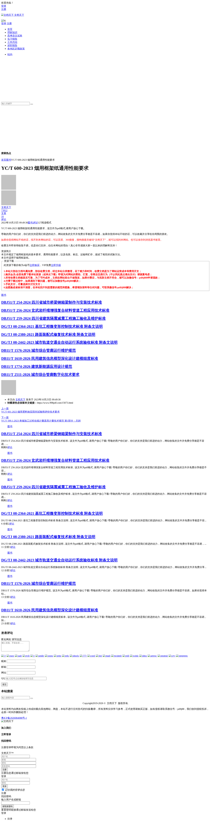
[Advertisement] (100, 77)
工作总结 (12, 42)
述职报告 (12, 45)
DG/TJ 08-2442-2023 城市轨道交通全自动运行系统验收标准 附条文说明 (59, 342)
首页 (9, 29)
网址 (3, 672)
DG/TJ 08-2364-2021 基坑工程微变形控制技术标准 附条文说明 (52, 326)
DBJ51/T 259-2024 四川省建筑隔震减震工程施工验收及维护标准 (53, 318)
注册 (3, 9)
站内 (9, 54)
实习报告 (12, 39)
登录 (3, 6)
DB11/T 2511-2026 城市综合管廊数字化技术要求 (40, 375)
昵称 (3, 661)
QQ (3, 678)
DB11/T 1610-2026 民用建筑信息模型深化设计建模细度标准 (49, 358)
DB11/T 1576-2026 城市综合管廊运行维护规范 (38, 350)
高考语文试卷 (14, 35)
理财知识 (12, 32)
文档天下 (20, 399)
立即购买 (35, 265)
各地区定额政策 (16, 48)
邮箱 (3, 667)
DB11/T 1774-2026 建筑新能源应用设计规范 (36, 366)
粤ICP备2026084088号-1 (14, 718)
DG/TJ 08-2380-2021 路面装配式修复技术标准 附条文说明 (48, 334)
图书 (8, 160)
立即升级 (56, 265)
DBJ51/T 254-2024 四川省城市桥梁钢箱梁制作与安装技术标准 (51, 302)
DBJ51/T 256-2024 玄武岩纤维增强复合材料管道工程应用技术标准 (55, 310)
